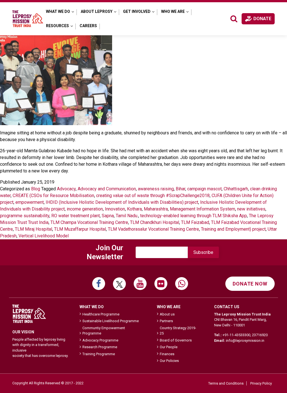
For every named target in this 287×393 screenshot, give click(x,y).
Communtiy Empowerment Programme (103, 331)
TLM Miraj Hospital (33, 229)
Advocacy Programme (100, 340)
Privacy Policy (261, 383)
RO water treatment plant (75, 215)
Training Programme (98, 354)
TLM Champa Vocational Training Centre (89, 222)
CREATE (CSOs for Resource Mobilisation (53, 195)
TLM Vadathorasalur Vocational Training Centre (153, 229)
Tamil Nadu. (127, 215)
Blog (35, 188)
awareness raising (156, 188)
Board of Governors (176, 340)
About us (167, 314)
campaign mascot (204, 188)
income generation (85, 209)
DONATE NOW (250, 284)
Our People (168, 347)
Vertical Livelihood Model (43, 235)
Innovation (115, 209)
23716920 (260, 335)
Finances (167, 354)
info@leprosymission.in (245, 340)
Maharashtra (156, 209)
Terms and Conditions (226, 383)
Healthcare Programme (100, 314)
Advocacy (66, 188)
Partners (166, 321)
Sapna (108, 215)
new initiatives (251, 209)
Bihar (180, 188)
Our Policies (169, 361)
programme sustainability (24, 215)
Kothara (134, 209)
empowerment (29, 202)
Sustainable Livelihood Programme (110, 321)
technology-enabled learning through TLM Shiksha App (193, 215)
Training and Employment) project (233, 229)
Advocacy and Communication (107, 188)
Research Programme (99, 347)
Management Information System (202, 209)
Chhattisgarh (236, 188)
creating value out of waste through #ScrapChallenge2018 (153, 195)
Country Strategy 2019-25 (178, 331)
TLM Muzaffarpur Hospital (80, 229)
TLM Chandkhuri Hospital (154, 222)
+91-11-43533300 (236, 335)
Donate (262, 18)
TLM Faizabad (195, 222)
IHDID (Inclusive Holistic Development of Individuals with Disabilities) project (122, 202)
